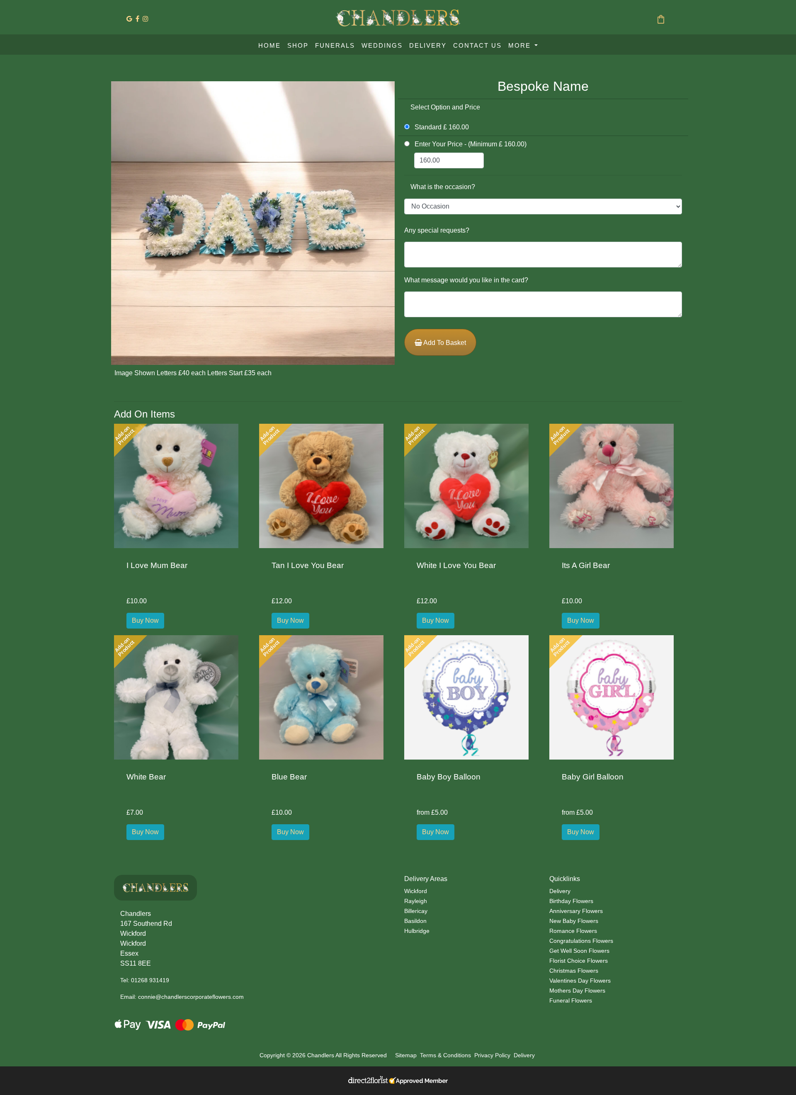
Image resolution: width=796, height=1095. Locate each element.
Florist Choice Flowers (578, 960)
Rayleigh (415, 901)
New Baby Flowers (573, 921)
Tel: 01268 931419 (144, 980)
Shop (297, 45)
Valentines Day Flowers (580, 980)
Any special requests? (436, 230)
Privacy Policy (492, 1055)
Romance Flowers (573, 930)
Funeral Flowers (570, 1000)
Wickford (415, 891)
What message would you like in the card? (466, 280)
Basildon (415, 921)
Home (269, 45)
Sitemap (406, 1055)
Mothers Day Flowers (577, 990)
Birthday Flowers (571, 901)
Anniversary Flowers (576, 911)
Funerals (335, 45)
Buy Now (145, 620)
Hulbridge (417, 930)
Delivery (428, 45)
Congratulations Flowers (581, 940)
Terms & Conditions (445, 1055)
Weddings (382, 45)
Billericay (415, 911)
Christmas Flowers (573, 970)
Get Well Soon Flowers (579, 950)
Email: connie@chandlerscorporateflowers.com (182, 996)
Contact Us (477, 45)
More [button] (520, 45)
